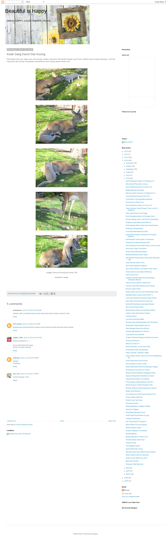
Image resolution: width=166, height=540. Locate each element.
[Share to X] (49, 293)
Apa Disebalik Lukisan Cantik (136, 364)
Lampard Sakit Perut (133, 418)
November (130, 163)
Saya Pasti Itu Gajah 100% (135, 262)
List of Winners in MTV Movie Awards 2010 (141, 394)
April (128, 471)
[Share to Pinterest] (54, 293)
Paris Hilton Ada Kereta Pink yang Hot (139, 301)
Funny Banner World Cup (135, 202)
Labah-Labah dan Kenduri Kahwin (138, 313)
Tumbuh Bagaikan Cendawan (136, 431)
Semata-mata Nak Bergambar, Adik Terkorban (142, 322)
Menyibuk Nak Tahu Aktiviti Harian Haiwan (141, 452)
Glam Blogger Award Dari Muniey (137, 328)
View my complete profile (131, 496)
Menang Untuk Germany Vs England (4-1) (140, 193)
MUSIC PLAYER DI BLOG (22, 347)
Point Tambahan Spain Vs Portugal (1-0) (140, 181)
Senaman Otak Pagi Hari (134, 464)
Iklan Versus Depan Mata (134, 307)
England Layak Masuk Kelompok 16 (138, 222)
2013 (126, 151)
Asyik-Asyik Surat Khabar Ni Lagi (137, 415)
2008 (126, 481)
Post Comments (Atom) (24, 425)
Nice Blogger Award (133, 446)
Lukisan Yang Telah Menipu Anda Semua (140, 286)
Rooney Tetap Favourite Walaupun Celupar (141, 388)
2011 (126, 157)
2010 (126, 160)
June (128, 178)
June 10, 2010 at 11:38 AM (32, 310)
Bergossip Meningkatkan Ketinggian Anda (140, 373)
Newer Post (11, 421)
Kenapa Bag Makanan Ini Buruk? (137, 331)
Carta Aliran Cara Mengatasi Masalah (139, 199)
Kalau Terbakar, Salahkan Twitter (137, 353)
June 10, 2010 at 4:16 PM (31, 324)
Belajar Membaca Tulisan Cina (137, 437)
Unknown (16, 358)
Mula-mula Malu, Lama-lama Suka (138, 347)
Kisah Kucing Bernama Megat (136, 252)
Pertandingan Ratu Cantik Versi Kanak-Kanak (142, 225)
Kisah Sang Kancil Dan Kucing (136, 361)
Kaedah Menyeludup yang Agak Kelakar (140, 304)
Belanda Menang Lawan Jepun (137, 255)
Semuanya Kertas (132, 403)
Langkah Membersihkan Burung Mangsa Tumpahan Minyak (140, 279)
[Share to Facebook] (52, 293)
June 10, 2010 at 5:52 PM (33, 338)
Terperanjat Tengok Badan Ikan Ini (138, 325)
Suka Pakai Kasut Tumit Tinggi (136, 213)
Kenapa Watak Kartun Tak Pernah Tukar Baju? (142, 219)
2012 (126, 154)
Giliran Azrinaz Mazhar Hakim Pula (138, 283)
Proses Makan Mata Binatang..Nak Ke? (139, 382)
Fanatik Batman (131, 434)
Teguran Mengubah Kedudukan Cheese (140, 376)
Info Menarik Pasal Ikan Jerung (137, 184)
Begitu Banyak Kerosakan (135, 190)
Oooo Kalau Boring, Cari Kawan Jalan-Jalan (141, 269)
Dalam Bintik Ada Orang (134, 449)
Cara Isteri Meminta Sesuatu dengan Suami (141, 298)
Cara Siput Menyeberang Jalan (137, 231)
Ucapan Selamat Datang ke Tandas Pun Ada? (142, 337)
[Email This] (44, 293)
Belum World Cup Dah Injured (136, 425)
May (127, 468)
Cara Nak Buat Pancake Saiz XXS (138, 196)
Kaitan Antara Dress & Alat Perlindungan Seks (142, 292)
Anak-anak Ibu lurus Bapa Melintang (138, 272)
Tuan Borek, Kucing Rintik (135, 334)
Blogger (95, 534)
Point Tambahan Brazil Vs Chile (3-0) (139, 187)
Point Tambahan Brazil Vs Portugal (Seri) (140, 216)
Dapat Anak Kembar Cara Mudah (137, 379)
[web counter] (127, 142)
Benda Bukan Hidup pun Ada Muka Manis (140, 310)
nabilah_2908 (18, 338)
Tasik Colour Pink (132, 275)
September (130, 169)
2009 (126, 478)
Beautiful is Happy (26, 11)
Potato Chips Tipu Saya (134, 400)
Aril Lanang (17, 324)
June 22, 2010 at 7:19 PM (29, 374)
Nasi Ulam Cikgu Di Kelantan (136, 248)
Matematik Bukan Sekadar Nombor (138, 406)
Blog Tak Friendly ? (132, 461)
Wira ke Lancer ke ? (133, 344)
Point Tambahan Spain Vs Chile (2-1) (139, 205)
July (127, 175)
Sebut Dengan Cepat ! (133, 428)
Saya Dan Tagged (132, 409)
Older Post (112, 421)
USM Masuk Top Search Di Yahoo (138, 370)
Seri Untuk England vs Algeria (136, 266)
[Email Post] (40, 293)
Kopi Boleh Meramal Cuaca (135, 412)
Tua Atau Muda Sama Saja (135, 440)
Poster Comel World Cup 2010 (136, 458)
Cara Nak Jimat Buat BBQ (135, 319)
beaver (127, 490)
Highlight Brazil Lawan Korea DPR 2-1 (139, 295)
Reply (15, 317)
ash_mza (16, 374)
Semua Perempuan (133, 341)
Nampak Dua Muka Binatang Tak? (138, 242)
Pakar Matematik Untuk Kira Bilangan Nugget (142, 367)
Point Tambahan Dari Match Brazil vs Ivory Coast (143, 245)
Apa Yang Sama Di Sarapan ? (136, 421)
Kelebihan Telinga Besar (134, 228)
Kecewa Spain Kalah (133, 289)
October (129, 166)
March (128, 474)
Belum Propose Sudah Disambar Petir (139, 385)
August (128, 172)
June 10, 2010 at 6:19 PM (30, 358)
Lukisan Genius (131, 316)
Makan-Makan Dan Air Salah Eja (137, 455)
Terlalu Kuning (131, 443)
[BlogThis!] (47, 293)
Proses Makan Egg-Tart (134, 397)
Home (62, 421)
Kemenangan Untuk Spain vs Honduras (140, 239)
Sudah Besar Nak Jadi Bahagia (137, 350)
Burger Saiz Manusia (133, 391)
